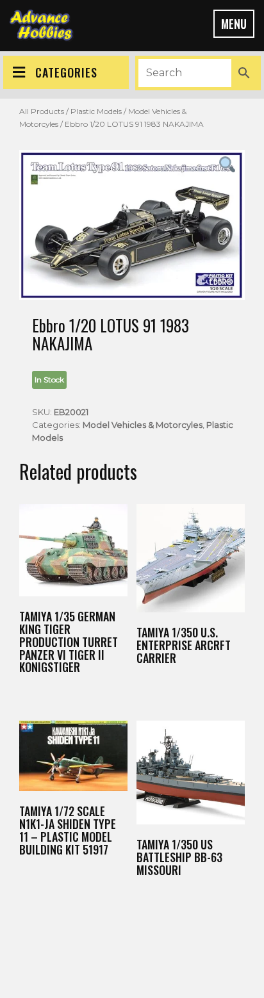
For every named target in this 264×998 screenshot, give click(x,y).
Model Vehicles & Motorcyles (142, 425)
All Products (41, 111)
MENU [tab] (234, 23)
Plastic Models (96, 111)
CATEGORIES (66, 72)
